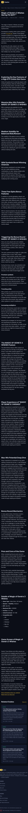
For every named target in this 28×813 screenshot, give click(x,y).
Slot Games (2, 783)
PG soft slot (9, 33)
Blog (1, 796)
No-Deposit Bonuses (4, 802)
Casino (5, 2)
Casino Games (3, 790)
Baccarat (2, 787)
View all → (24, 702)
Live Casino (2, 785)
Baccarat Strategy (4, 798)
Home (2, 7)
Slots (6, 7)
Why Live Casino (3, 800)
